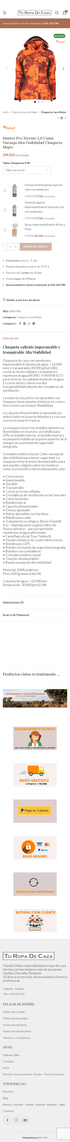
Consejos (8, 1061)
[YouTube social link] (25, 1120)
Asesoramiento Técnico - (29, 1074)
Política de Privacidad (15, 1018)
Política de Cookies (14, 1011)
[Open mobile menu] (4, 12)
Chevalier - (19, 1104)
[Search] (57, 12)
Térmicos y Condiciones (17, 1037)
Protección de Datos (15, 1024)
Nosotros (8, 1091)
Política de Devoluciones (17, 1031)
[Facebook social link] (20, 323)
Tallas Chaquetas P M (16, 163)
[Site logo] (34, 12)
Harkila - (30, 1104)
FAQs (6, 1067)
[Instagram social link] (16, 1120)
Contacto (8, 1110)
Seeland (40, 1104)
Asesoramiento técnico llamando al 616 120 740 (35, 284)
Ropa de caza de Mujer (25, 112)
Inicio (6, 112)
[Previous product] (58, 118)
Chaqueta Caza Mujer (53, 112)
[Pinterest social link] (24, 323)
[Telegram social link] (33, 323)
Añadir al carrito (35, 246)
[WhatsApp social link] (29, 323)
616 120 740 (16, 993)
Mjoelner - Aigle (56, 1104)
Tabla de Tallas (11, 1055)
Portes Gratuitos (54, 1074)
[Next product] (65, 118)
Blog (5, 1098)
